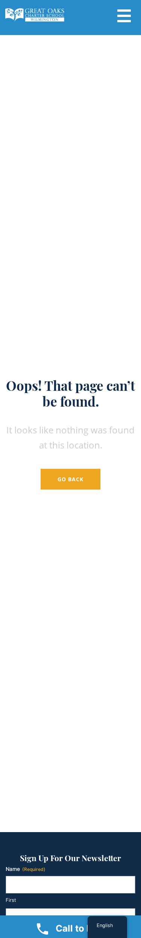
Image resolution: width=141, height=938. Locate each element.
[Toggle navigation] (124, 15)
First (11, 900)
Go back (70, 479)
